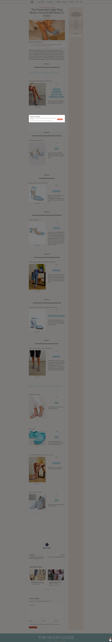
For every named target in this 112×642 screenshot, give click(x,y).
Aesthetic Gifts (58, 1)
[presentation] (38, 574)
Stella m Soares (45, 18)
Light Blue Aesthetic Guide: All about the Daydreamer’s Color (47, 67)
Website (56, 621)
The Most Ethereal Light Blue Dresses (47, 178)
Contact (76, 1)
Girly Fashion (41, 7)
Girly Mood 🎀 (45, 7)
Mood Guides (71, 1)
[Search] (80, 36)
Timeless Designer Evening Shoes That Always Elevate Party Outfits (47, 302)
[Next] (62, 579)
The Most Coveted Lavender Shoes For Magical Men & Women (47, 257)
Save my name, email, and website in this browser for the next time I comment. (45, 624)
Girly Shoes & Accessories (51, 7)
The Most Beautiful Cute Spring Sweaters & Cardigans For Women (55, 582)
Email (43, 621)
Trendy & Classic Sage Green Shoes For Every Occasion (46, 343)
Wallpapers (64, 1)
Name (31, 621)
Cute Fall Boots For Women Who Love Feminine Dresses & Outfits (37, 582)
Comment (31, 605)
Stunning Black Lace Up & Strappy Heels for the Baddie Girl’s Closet (36, 556)
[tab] (46, 589)
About (81, 1)
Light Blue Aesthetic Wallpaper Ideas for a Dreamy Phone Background (47, 215)
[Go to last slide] (31, 579)
